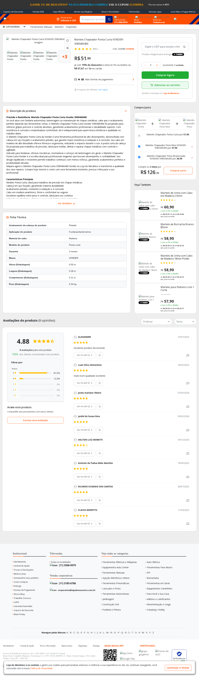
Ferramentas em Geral (158, 583)
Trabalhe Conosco (22, 598)
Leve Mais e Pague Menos (183, 11)
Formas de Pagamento (24, 590)
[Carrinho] (175, 17)
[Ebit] (146, 651)
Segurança (82, 646)
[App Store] (127, 653)
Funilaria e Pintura (112, 609)
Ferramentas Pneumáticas (116, 583)
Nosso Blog (18, 594)
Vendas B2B (38, 11)
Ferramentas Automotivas (116, 593)
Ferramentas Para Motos (159, 567)
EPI (148, 572)
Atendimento (19, 561)
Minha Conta (19, 573)
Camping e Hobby (156, 609)
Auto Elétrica (153, 562)
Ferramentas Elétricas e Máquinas (120, 562)
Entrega (17, 586)
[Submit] (109, 19)
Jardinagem (108, 599)
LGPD (16, 602)
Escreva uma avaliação (35, 420)
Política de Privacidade (41, 668)
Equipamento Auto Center (116, 567)
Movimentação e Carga (159, 604)
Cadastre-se (159, 22)
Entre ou (157, 19)
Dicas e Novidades (110, 11)
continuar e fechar (178, 667)
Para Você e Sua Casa (158, 593)
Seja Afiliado (59, 11)
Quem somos (67, 646)
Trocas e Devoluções (23, 569)
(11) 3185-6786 (67, 583)
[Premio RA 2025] (162, 651)
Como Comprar (20, 581)
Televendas (134, 11)
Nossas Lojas (155, 11)
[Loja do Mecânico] (35, 19)
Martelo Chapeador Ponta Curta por (167, 134)
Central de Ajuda (21, 565)
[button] (188, 355)
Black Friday (19, 614)
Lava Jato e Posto (112, 588)
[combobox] (96, 19)
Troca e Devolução (48, 646)
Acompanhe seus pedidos (26, 577)
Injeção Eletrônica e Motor (116, 577)
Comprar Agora (165, 75)
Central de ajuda (27, 646)
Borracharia (153, 577)
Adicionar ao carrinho (167, 85)
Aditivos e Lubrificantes (158, 599)
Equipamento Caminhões (159, 588)
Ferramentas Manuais (114, 572)
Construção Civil (111, 604)
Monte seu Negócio (83, 11)
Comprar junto (178, 170)
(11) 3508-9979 (67, 565)
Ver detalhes (65, 203)
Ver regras (103, 89)
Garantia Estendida (22, 606)
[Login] (161, 16)
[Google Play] (127, 658)
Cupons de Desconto (13, 11)
